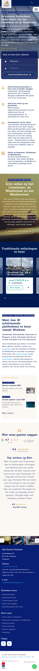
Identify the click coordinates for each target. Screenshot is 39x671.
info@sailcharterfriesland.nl (12, 582)
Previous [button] (2, 540)
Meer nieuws (8, 413)
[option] (19, 277)
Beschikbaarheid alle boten (12, 607)
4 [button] (14, 297)
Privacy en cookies (24, 657)
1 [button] (4, 297)
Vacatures (6, 632)
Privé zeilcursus (8, 626)
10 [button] (33, 297)
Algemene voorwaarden (9, 657)
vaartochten (6, 349)
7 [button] (23, 297)
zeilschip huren (21, 354)
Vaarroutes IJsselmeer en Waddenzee (16, 620)
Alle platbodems (8, 594)
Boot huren (15, 287)
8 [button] (27, 297)
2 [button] (7, 297)
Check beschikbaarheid (18, 75)
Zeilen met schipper (9, 604)
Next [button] (37, 540)
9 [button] (30, 297)
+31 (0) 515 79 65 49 (9, 566)
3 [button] (10, 297)
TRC (33, 657)
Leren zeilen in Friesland (11, 617)
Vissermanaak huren (10, 601)
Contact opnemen (8, 629)
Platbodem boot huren (18, 231)
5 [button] (17, 297)
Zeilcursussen (7, 359)
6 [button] (20, 297)
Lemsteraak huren (9, 598)
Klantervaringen (8, 623)
